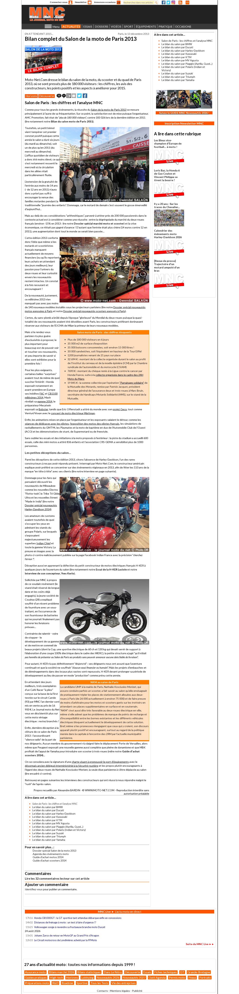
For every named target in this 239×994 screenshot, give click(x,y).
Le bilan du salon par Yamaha (48, 839)
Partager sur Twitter (79, 95)
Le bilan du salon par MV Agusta (50, 823)
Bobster (43, 409)
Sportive (82, 983)
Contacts (102, 990)
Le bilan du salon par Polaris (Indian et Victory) (59, 829)
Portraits (205, 977)
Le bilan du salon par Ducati (48, 810)
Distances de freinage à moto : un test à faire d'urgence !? (65, 922)
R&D (55, 983)
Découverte (46, 96)
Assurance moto (35, 972)
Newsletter (81, 2)
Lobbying (87, 977)
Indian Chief (43, 543)
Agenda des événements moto (51, 853)
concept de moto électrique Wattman (73, 413)
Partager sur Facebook (85, 95)
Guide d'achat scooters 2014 (49, 860)
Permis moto (177, 977)
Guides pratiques (36, 977)
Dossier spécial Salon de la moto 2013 (54, 850)
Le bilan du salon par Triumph (49, 836)
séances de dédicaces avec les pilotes (47, 423)
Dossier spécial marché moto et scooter (99, 223)
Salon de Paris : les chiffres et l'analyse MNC (187, 40)
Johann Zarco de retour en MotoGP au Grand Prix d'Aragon (67, 935)
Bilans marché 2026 (61, 972)
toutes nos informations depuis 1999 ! (101, 964)
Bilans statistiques (89, 972)
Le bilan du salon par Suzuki (48, 833)
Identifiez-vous (34, 889)
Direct (187, 2)
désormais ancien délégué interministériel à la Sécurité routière (61, 765)
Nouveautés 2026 (108, 977)
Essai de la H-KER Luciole (111, 569)
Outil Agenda (157, 977)
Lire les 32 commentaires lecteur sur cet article (57, 878)
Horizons (31, 96)
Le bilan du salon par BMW (47, 807)
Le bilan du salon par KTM (47, 820)
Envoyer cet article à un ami (74, 95)
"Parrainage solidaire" (132, 382)
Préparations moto (37, 983)
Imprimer (68, 95)
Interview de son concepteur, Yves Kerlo (49, 573)
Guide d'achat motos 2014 (48, 857)
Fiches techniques (165, 972)
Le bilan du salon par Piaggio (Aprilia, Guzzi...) (57, 826)
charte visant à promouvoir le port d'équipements (100, 761)
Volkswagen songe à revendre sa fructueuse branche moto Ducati (69, 927)
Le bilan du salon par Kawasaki (49, 816)
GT (182, 972)
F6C (42, 393)
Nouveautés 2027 (134, 977)
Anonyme (70, 2)
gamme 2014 (44, 401)
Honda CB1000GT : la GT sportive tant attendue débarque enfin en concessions (77, 917)
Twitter (168, 2)
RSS (180, 2)
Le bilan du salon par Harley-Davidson (53, 813)
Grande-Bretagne (198, 972)
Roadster (67, 983)
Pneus (192, 977)
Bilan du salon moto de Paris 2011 (72, 121)
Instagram (173, 2)
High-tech (56, 977)
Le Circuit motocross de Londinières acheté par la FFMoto (65, 940)
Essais (147, 972)
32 (59, 95)
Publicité (137, 990)
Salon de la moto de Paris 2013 (108, 109)
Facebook (163, 2)
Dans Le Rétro (113, 972)
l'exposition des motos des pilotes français (94, 423)
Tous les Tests (99, 983)
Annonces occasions (105, 2)
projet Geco (120, 409)
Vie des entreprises (123, 983)
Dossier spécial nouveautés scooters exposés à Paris (94, 311)
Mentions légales (120, 990)
